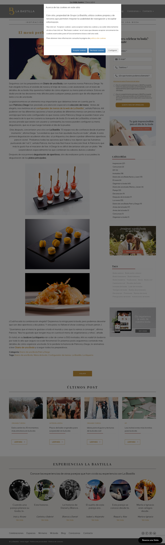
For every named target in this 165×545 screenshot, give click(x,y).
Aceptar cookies (79, 50)
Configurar (112, 50)
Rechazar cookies (97, 50)
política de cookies (98, 38)
